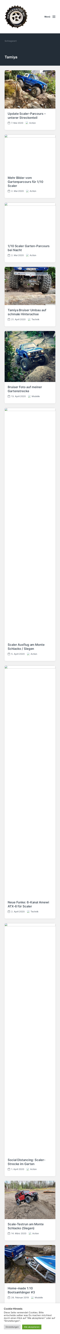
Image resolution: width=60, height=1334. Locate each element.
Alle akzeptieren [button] (32, 1327)
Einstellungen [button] (12, 1327)
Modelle (36, 396)
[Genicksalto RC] (16, 16)
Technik (35, 319)
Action (32, 123)
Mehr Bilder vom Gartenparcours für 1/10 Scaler (25, 182)
